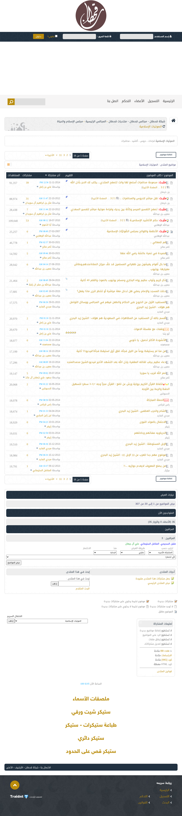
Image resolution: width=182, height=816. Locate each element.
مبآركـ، (167, 470)
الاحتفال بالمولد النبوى (153, 421)
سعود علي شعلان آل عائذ (38, 377)
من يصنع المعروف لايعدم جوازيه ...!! (145, 465)
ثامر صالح (165, 247)
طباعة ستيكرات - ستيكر (91, 725)
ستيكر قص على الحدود (91, 751)
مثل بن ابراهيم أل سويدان (38, 203)
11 (60, 155)
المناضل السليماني (42, 470)
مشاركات (27, 175)
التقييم (69, 175)
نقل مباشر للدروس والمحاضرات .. (139, 198)
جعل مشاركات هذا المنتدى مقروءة (153, 578)
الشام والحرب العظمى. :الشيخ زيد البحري (142, 410)
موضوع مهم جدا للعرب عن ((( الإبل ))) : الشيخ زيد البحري (133, 454)
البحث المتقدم (83, 588)
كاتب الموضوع (154, 175)
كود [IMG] (167, 660)
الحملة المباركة (155, 399)
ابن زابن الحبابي (43, 415)
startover (165, 345)
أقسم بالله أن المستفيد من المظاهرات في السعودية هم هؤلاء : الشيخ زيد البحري (117, 318)
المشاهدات (14, 175)
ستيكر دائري (91, 738)
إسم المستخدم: (162, 36)
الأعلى (9, 767)
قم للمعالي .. (158, 242)
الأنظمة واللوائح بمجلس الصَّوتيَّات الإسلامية (132, 231)
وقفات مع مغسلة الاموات (149, 329)
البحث (166, 802)
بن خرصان (165, 192)
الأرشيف (19, 767)
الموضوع (168, 175)
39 (27, 182)
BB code (164, 651)
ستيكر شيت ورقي (91, 712)
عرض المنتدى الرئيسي (159, 583)
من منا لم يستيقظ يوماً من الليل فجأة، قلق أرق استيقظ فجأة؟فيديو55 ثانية (121, 351)
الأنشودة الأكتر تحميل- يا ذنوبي (147, 340)
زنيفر (167, 426)
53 (27, 220)
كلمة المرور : (103, 36)
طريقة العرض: (138, 548)
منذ (115, 548)
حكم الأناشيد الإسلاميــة (144, 220)
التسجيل (153, 101)
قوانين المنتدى (164, 671)
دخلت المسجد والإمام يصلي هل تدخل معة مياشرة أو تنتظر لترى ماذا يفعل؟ (121, 291)
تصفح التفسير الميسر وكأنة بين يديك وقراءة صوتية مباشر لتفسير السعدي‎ (114, 209)
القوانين (143, 802)
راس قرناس (164, 404)
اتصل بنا (112, 101)
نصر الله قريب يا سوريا (153, 373)
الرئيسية (169, 101)
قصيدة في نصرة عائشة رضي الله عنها (143, 253)
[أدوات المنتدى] (8, 164)
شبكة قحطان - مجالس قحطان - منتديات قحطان (137, 121)
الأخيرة (49, 155)
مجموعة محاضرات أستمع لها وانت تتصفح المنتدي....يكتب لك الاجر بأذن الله (113, 182)
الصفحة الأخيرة (149, 187)
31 (27, 198)
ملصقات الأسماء (91, 699)
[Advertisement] (91, 68)
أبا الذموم (46, 225)
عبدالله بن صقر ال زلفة (40, 284)
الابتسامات (166, 655)
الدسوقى (165, 393)
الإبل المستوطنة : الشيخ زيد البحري (145, 443)
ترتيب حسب (167, 548)
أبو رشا (166, 334)
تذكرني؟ (51, 36)
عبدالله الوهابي (162, 225)
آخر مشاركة (54, 175)
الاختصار (87, 548)
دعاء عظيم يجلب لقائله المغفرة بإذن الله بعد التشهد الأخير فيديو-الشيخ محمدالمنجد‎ (116, 362)
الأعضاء (139, 101)
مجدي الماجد (163, 312)
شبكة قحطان (31, 767)
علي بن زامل (45, 187)
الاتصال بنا (46, 767)
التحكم (126, 101)
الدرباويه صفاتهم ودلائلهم (150, 432)
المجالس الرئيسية (95, 121)
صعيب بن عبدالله (161, 214)
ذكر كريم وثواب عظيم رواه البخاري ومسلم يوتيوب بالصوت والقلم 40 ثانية (123, 280)
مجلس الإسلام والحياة (70, 121)
